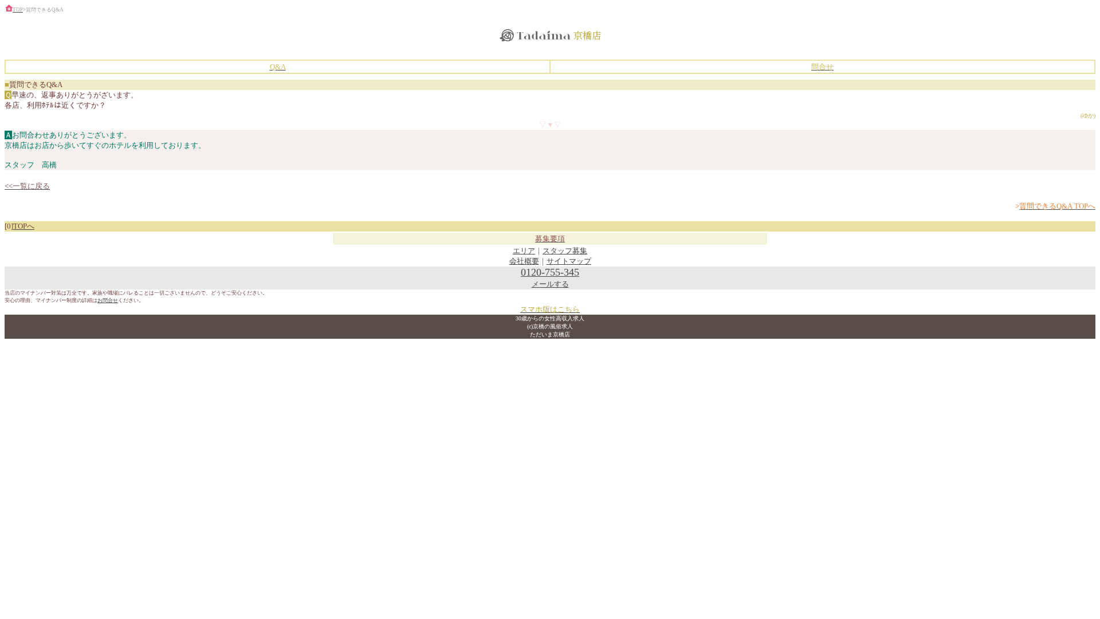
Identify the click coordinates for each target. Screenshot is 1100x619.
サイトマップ (569, 261)
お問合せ (107, 300)
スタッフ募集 (565, 250)
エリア (524, 250)
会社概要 (524, 261)
